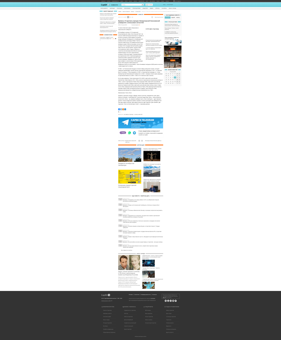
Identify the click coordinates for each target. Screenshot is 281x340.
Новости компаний (128, 326)
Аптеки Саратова (149, 316)
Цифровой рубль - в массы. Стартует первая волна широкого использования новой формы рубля (152, 257)
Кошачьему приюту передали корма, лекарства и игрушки (107, 18)
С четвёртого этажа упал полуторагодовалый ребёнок (171, 32)
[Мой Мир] (125, 109)
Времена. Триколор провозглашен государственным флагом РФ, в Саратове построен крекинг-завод (142, 232)
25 (177, 81)
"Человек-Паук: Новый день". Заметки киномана (151, 268)
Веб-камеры (152, 1)
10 (174, 77)
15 (170, 79)
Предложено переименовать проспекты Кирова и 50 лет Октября (154, 44)
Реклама (131, 294)
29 (170, 83)
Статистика (136, 294)
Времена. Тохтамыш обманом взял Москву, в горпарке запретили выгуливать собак (142, 211)
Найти (178, 41)
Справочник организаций (130, 323)
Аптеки (108, 1)
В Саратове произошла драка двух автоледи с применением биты (153, 40)
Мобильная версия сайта (140, 336)
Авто (147, 1)
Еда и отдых (169, 313)
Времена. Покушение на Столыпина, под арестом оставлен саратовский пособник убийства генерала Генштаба (141, 216)
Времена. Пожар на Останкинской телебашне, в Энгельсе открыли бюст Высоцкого (141, 205)
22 (170, 81)
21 (168, 81)
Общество (145, 8)
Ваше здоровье (148, 313)
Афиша (167, 1)
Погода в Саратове (107, 323)
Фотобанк (105, 326)
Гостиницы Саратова (171, 316)
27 (166, 83)
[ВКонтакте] (119, 109)
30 (166, 75)
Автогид (126, 313)
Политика (119, 8)
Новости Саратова (107, 310)
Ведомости (168, 326)
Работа (135, 1)
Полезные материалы (171, 329)
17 (174, 79)
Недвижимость (115, 1)
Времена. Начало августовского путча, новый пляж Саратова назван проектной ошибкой (140, 246)
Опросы (157, 8)
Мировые (112, 8)
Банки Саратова (127, 329)
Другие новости (169, 332)
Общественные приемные (109, 332)
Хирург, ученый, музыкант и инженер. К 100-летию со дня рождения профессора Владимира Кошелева (129, 273)
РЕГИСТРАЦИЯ (170, 4)
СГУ (120, 112)
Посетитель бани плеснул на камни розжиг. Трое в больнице (172, 25)
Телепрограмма (170, 323)
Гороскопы (168, 319)
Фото (126, 1)
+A (130, 17)
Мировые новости (107, 313)
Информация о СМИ (106, 300)
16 (172, 79)
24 (174, 81)
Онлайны (164, 8)
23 (172, 81)
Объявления (141, 1)
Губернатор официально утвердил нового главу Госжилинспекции (108, 22)
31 (168, 75)
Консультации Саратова (150, 323)
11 (177, 77)
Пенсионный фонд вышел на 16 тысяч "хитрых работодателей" (153, 52)
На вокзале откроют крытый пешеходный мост (106, 26)
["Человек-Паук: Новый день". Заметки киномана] (152, 274)
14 (168, 79)
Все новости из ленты (126, 250)
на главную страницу (128, 114)
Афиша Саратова (170, 310)
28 (168, 83)
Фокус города (172, 8)
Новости (103, 1)
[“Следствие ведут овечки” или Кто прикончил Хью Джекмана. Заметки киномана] (152, 285)
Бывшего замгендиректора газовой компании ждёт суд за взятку (108, 14)
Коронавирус (104, 8)
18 (177, 79)
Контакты (154, 294)
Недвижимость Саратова (130, 310)
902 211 (164, 297)
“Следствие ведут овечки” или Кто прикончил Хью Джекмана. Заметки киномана (152, 279)
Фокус (130, 1)
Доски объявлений (128, 319)
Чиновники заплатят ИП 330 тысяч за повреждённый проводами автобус (108, 31)
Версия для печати (159, 17)
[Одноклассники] (123, 109)
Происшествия (136, 8)
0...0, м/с (150, 4)
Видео (121, 1)
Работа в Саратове (128, 316)
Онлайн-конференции (108, 329)
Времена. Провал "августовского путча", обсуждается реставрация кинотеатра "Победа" (143, 237)
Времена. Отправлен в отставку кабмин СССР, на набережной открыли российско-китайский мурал (141, 200)
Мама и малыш (148, 319)
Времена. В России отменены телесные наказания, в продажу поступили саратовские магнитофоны (141, 221)
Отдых (162, 1)
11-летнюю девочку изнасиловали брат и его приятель (153, 48)
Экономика (127, 8)
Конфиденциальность (146, 294)
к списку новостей (138, 114)
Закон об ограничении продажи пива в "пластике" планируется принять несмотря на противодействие (153, 57)
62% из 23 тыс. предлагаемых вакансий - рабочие (127, 141)
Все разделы (178, 1)
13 (166, 79)
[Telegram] (121, 109)
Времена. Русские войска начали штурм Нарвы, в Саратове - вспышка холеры (143, 242)
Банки (158, 1)
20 (166, 81)
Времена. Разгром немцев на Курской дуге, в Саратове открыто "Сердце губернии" (141, 226)
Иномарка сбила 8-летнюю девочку (153, 140)
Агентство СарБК (107, 316)
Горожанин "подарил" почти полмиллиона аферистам (106, 38)
